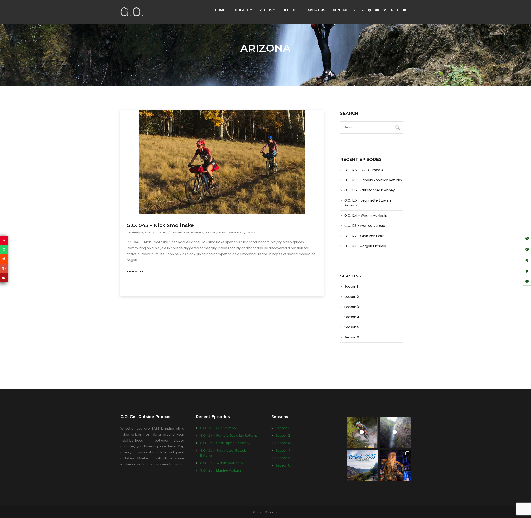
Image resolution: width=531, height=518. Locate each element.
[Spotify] (369, 10)
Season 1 (351, 286)
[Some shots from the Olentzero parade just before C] (395, 465)
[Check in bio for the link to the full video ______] (362, 432)
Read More (135, 271)
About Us (316, 10)
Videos (265, 10)
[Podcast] (398, 10)
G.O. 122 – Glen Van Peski (364, 235)
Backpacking (181, 232)
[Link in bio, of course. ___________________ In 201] (362, 465)
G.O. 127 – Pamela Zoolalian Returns (373, 180)
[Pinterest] (4, 240)
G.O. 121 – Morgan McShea (365, 246)
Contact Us (344, 10)
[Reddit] (4, 259)
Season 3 (351, 306)
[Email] (404, 10)
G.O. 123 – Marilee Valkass (365, 225)
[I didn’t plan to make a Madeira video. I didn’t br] (395, 432)
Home (220, 10)
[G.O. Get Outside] (131, 12)
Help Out (291, 10)
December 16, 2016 (138, 232)
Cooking (210, 232)
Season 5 (351, 327)
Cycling (222, 232)
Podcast (241, 10)
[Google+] (4, 268)
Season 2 (235, 232)
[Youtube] (377, 10)
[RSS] (391, 10)
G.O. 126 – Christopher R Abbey (369, 190)
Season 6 (351, 337)
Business (197, 232)
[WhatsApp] (4, 249)
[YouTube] (4, 277)
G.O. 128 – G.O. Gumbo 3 (363, 169)
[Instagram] (362, 10)
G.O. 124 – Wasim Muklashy (366, 215)
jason (161, 232)
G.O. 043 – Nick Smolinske (160, 225)
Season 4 (351, 317)
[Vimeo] (384, 10)
